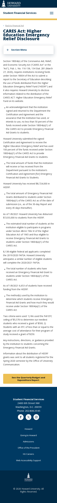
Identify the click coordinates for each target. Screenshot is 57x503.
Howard (28, 428)
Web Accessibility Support (28, 460)
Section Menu (19, 49)
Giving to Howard (28, 435)
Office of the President (28, 447)
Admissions (28, 441)
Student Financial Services (19, 13)
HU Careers (28, 454)
